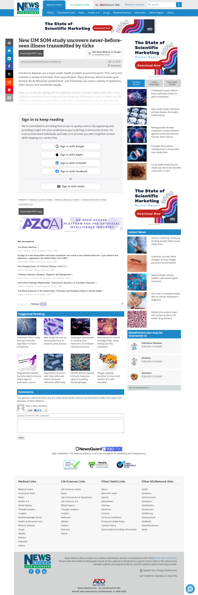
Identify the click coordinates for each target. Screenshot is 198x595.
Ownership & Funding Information (119, 529)
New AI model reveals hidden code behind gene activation (164, 278)
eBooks (22, 533)
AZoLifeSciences (150, 525)
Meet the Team (109, 493)
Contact (105, 513)
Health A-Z (23, 501)
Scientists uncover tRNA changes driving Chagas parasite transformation (163, 259)
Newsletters (107, 501)
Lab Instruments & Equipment (76, 497)
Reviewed (116, 65)
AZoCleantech (149, 497)
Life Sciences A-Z (69, 501)
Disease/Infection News (94, 199)
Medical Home (54, 4)
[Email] (9, 98)
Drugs (21, 529)
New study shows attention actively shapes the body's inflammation (165, 112)
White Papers (25, 505)
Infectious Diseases (152, 343)
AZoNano (146, 493)
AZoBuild (146, 521)
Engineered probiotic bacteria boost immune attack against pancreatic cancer (29, 377)
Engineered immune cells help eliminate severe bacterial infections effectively (54, 377)
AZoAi (145, 529)
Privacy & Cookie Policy (113, 521)
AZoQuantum (148, 517)
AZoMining (147, 513)
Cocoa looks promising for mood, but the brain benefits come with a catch (166, 167)
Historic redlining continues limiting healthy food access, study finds (166, 241)
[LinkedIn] (9, 58)
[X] (9, 74)
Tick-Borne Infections (27, 247)
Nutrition (146, 372)
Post (21, 437)
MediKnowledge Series (30, 517)
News (21, 497)
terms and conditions (165, 558)
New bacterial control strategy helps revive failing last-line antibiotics (108, 342)
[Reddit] (9, 82)
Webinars (66, 517)
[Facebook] (9, 66)
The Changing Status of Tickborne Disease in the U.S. (42, 266)
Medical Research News (67, 199)
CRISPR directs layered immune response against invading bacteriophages (82, 377)
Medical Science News (40, 199)
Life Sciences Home (79, 4)
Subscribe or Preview (151, 346)
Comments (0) (26, 204)
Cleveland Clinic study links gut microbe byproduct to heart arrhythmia (28, 342)
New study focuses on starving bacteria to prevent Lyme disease (55, 340)
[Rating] (9, 50)
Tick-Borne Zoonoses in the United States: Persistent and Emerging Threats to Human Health (60, 291)
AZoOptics (147, 501)
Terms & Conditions (111, 517)
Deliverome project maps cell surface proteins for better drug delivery (164, 315)
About (104, 489)
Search (104, 497)
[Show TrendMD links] (122, 303)
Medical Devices (26, 525)
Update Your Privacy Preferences (160, 570)
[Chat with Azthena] (190, 588)
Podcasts (22, 541)
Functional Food (26, 493)
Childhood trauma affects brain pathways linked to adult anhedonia (164, 93)
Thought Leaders (27, 509)
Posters (22, 537)
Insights (22, 513)
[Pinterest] (9, 90)
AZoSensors (148, 509)
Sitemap (105, 505)
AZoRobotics (148, 505)
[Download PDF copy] (9, 42)
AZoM (145, 489)
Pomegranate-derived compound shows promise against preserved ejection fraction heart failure (165, 132)
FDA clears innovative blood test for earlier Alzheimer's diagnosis (165, 296)
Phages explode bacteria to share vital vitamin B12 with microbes (108, 377)
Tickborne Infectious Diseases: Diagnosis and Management (44, 274)
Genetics (146, 358)
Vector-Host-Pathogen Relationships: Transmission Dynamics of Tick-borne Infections (56, 283)
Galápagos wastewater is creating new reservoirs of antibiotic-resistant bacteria (83, 342)
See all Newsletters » (139, 387)
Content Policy (108, 525)
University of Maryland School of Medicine (41, 61)
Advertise (106, 509)
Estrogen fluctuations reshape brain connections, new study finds (165, 149)
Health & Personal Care (30, 521)
